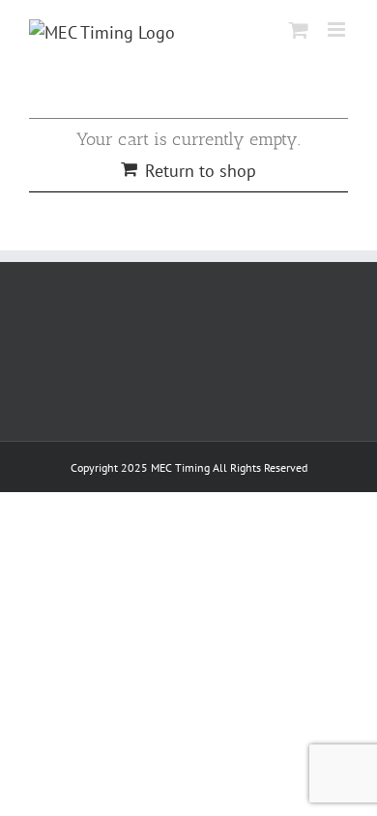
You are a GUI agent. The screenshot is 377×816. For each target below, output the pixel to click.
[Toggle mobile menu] (338, 29)
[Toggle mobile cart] (298, 29)
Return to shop (200, 171)
